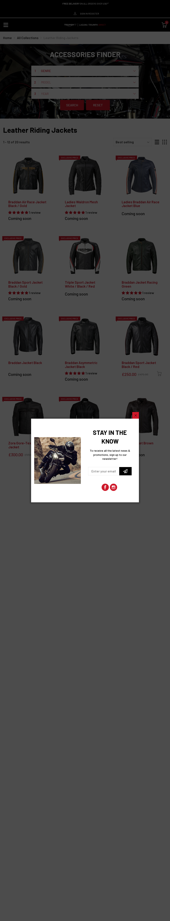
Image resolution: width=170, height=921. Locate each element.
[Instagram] (113, 487)
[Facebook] (105, 487)
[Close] (135, 415)
